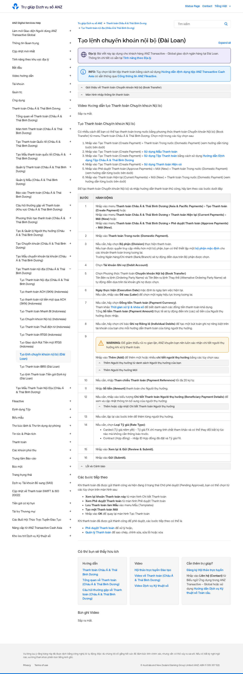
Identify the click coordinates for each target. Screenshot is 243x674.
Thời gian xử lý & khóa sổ (127, 307)
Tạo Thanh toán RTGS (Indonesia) (41, 334)
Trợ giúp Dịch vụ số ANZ (90, 23)
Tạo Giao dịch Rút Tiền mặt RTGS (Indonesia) (41, 344)
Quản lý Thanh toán (98, 532)
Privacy (27, 665)
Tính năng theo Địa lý (137, 57)
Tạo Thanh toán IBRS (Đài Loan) (40, 366)
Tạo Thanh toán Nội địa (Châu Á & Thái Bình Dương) (44, 281)
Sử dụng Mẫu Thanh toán (160, 151)
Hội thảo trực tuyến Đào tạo (153, 570)
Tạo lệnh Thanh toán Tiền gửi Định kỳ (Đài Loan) (43, 376)
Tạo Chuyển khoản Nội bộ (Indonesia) (43, 319)
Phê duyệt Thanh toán (99, 528)
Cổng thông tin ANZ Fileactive (137, 76)
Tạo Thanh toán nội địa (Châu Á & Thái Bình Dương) (107, 28)
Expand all (225, 42)
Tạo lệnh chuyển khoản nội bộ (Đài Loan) (42, 356)
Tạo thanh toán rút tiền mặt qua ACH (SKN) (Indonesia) (43, 301)
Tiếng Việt (221, 6)
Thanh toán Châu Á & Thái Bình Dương (126, 23)
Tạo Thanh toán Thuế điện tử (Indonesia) (45, 326)
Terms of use (41, 665)
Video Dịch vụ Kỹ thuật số (152, 585)
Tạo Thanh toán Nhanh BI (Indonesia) (43, 311)
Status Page (192, 6)
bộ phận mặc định (207, 248)
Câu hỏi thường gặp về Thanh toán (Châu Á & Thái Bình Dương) (102, 594)
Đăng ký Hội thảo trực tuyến (205, 570)
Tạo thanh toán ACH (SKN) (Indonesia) (44, 291)
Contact (207, 6)
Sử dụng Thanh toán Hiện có (163, 164)
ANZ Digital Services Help (26, 22)
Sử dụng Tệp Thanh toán (160, 155)
